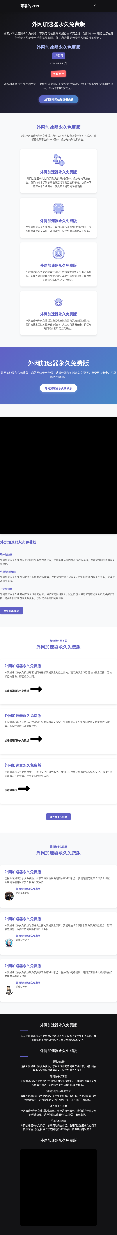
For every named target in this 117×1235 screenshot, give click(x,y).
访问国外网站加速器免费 (58, 99)
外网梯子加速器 (58, 1076)
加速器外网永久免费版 (17, 691)
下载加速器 (11, 790)
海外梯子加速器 (58, 817)
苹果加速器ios (11, 611)
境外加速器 (58, 1061)
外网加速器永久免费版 (58, 388)
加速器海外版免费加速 (58, 1091)
